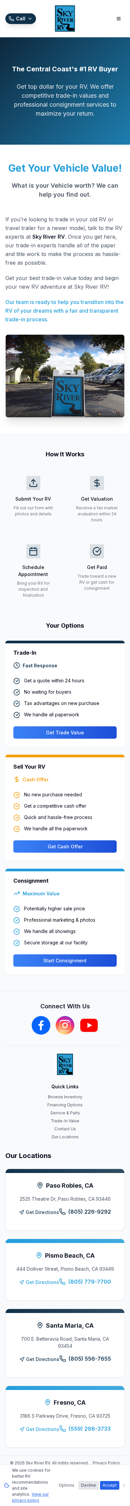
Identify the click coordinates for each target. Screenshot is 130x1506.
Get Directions (42, 1212)
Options (66, 1485)
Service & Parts (65, 1112)
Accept (110, 1485)
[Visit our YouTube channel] (89, 1025)
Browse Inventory (65, 1096)
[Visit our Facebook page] (41, 1025)
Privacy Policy (106, 1462)
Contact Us (65, 1128)
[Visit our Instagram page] (65, 1025)
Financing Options (65, 1104)
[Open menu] (119, 18)
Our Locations (65, 1136)
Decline (88, 1485)
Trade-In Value (65, 1120)
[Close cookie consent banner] (124, 1485)
